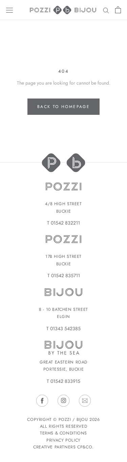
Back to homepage (63, 107)
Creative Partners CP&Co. (63, 447)
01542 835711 (65, 275)
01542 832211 (65, 222)
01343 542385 (65, 328)
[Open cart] (118, 9)
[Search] (106, 10)
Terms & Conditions (63, 433)
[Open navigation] (9, 10)
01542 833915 (65, 381)
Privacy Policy (63, 440)
